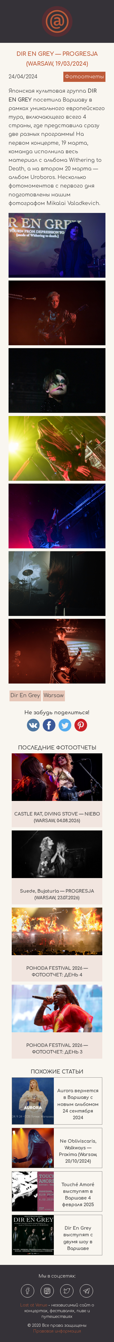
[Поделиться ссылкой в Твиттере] (65, 725)
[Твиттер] (66, 1291)
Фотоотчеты (84, 77)
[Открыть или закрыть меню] (57, 21)
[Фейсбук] (27, 1291)
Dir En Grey (25, 695)
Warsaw (54, 695)
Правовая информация (57, 1331)
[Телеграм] (86, 1291)
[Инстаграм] (47, 1291)
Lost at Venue (33, 1305)
